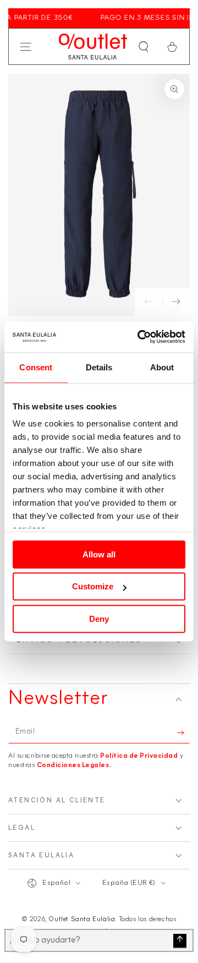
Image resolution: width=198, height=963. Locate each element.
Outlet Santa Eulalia (81, 919)
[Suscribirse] (183, 732)
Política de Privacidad (139, 756)
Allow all (99, 554)
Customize (92, 586)
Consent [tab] (35, 367)
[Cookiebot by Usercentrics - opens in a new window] (139, 337)
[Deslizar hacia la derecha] (176, 302)
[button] (143, 46)
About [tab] (162, 367)
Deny (99, 618)
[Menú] (26, 46)
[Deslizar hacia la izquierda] (148, 302)
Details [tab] (99, 367)
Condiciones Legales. (74, 765)
